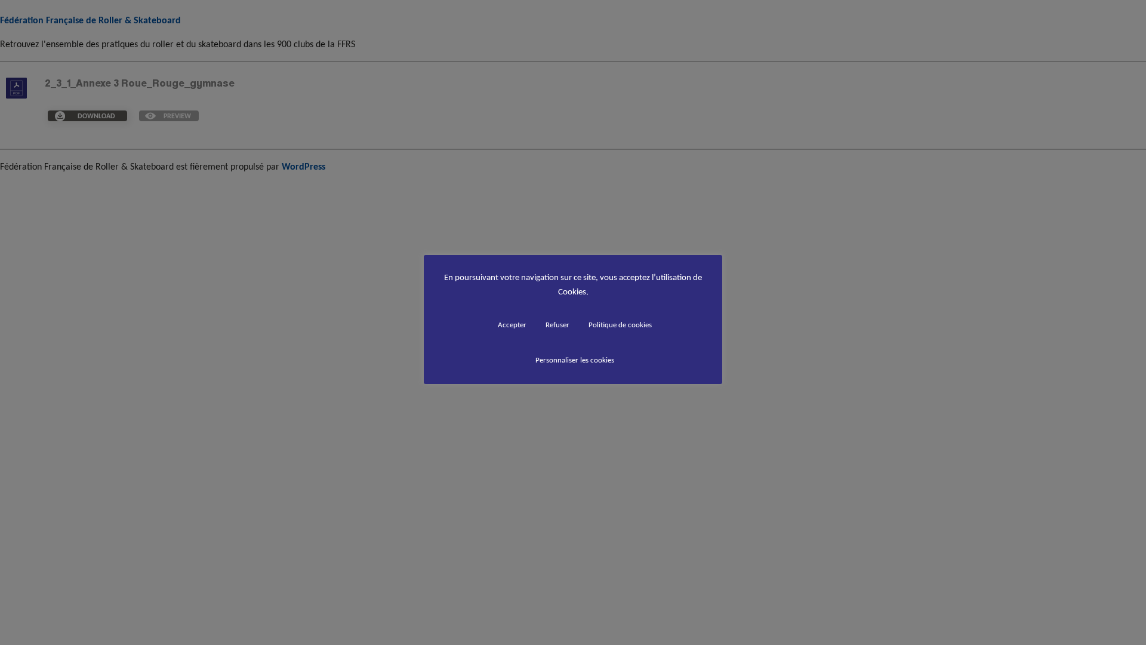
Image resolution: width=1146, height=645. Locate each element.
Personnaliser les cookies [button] (574, 359)
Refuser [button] (557, 324)
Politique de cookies (620, 324)
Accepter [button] (512, 324)
